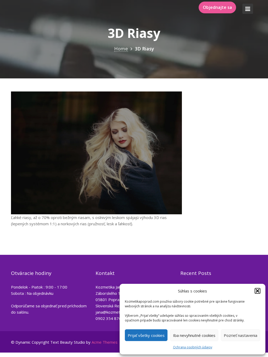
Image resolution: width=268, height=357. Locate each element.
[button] (257, 290)
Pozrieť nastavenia (240, 335)
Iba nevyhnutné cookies (194, 335)
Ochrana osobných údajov (192, 347)
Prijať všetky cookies (146, 335)
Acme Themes (105, 342)
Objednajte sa (217, 7)
